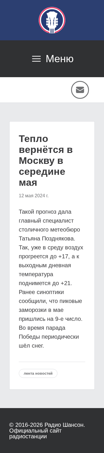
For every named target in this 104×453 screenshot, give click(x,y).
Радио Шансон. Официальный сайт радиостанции (47, 430)
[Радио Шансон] (52, 20)
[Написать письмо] (80, 90)
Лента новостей (38, 373)
